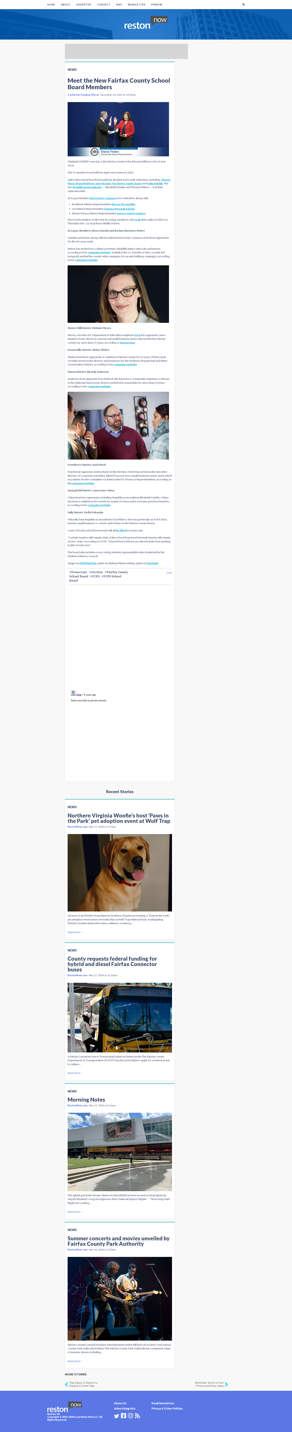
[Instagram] (130, 1415)
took (138, 219)
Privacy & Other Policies (167, 1408)
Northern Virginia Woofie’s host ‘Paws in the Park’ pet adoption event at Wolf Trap (119, 818)
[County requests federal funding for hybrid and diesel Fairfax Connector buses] (120, 1017)
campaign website (99, 252)
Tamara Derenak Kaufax (119, 208)
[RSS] (137, 1415)
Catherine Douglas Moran (83, 94)
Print (169, 573)
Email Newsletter (163, 1403)
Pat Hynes (118, 183)
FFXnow (156, 4)
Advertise (83, 4)
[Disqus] (120, 641)
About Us (120, 1403)
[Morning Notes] (120, 1152)
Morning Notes (86, 1099)
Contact (103, 4)
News (72, 69)
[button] (243, 4)
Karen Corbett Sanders (131, 213)
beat (138, 335)
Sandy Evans (133, 183)
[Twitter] (116, 1416)
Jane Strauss (103, 183)
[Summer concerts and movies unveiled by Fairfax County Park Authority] (120, 1298)
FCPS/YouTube (87, 563)
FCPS (96, 576)
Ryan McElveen (85, 183)
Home (51, 4)
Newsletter (136, 4)
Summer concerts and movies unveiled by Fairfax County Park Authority (119, 1241)
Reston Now (127, 342)
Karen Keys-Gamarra (102, 198)
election (97, 572)
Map (119, 4)
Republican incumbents (87, 187)
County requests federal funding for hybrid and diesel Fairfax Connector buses (112, 964)
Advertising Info (124, 1408)
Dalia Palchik (155, 183)
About (65, 4)
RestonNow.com (78, 826)
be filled (121, 530)
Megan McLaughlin (123, 204)
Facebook (152, 563)
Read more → (75, 932)
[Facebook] (123, 1415)
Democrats (79, 572)
